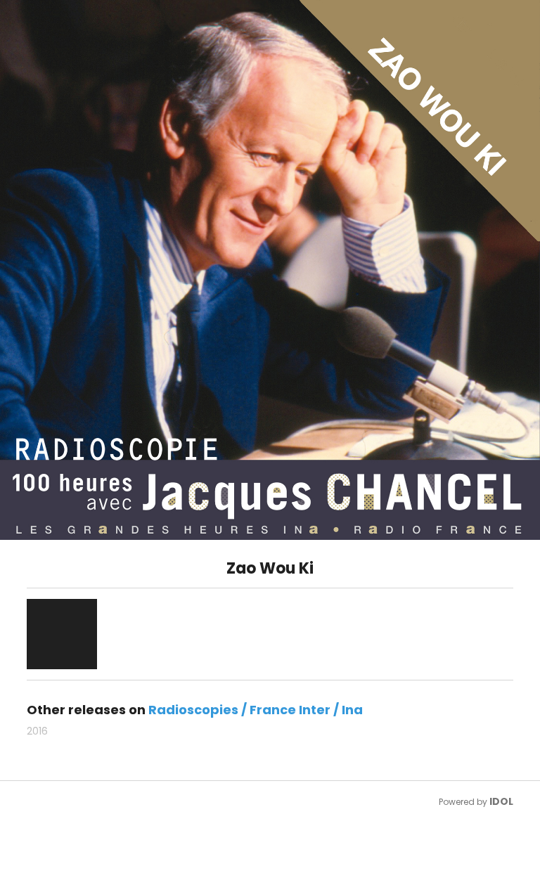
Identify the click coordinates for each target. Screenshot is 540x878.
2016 (37, 731)
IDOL (501, 801)
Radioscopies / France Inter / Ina (255, 709)
